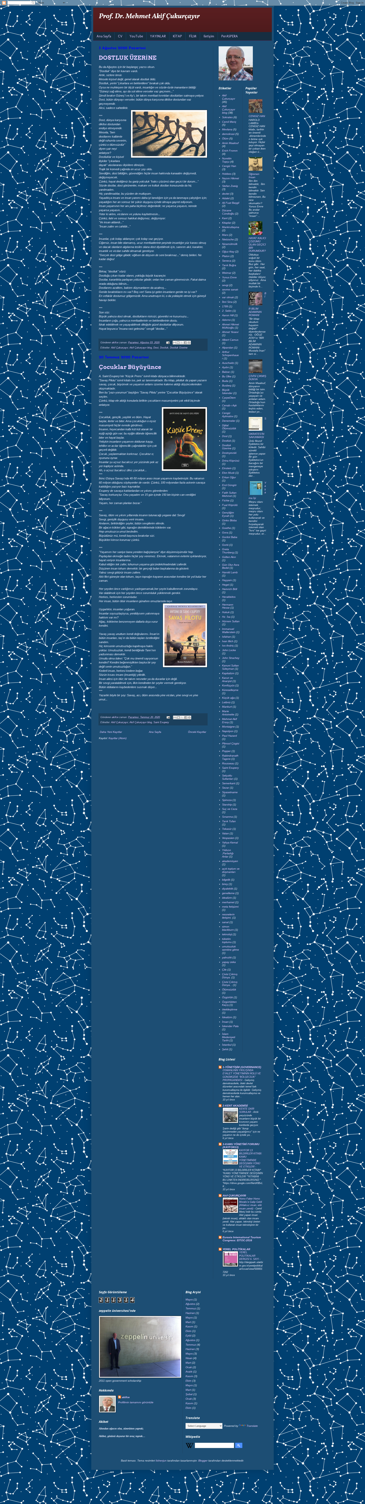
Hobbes (226, 173)
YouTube (136, 36)
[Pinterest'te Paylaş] (189, 343)
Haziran (190, 1312)
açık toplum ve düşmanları (231, 870)
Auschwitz (228, 362)
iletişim (208, 36)
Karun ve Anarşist (227, 679)
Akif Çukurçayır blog (140, 347)
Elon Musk (228, 472)
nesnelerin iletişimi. (228, 916)
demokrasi (228, 133)
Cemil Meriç (229, 121)
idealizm (227, 897)
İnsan (225, 1021)
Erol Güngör (229, 485)
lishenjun (161, 1460)
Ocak (189, 1367)
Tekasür (227, 828)
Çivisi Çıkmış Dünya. (229, 976)
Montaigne (228, 726)
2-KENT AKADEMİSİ (235, 1105)
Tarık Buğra (229, 265)
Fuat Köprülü (230, 505)
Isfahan (226, 636)
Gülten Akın (229, 556)
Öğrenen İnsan (254, 175)
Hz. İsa (226, 616)
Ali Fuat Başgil (230, 202)
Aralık (189, 1371)
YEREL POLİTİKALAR (236, 1249)
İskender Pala (230, 1026)
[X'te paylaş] (182, 343)
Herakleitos (229, 596)
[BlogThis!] (178, 343)
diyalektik (227, 888)
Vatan (225, 833)
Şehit (225, 1049)
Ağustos (190, 1303)
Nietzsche (228, 239)
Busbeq (226, 385)
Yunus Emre (229, 277)
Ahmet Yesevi (230, 332)
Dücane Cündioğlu (228, 212)
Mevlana (227, 129)
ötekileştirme (229, 1009)
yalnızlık (227, 957)
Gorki (225, 544)
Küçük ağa (228, 697)
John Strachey (230, 657)
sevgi (225, 285)
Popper (226, 751)
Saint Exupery (161, 722)
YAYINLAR (158, 36)
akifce (126, 1397)
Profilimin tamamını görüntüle (135, 1402)
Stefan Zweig (230, 185)
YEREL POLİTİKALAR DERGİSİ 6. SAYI (249, 1255)
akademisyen (230, 861)
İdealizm (227, 1017)
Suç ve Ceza (229, 808)
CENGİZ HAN (257, 116)
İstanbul (227, 1044)
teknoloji (227, 934)
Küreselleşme (230, 689)
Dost (156, 347)
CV (120, 36)
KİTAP (177, 36)
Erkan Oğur (229, 477)
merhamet (228, 902)
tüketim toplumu (227, 940)
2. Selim (227, 310)
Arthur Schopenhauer (230, 355)
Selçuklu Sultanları (227, 777)
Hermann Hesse (227, 606)
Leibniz (226, 702)
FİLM (192, 36)
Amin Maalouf (230, 143)
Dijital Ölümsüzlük (229, 427)
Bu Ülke (226, 376)
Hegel (225, 584)
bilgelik (226, 879)
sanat (225, 922)
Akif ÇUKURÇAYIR (234, 1195)
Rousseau (228, 763)
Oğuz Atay (228, 251)
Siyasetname (230, 792)
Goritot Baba (229, 537)
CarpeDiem (229, 397)
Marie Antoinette (228, 713)
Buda (225, 380)
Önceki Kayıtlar (197, 731)
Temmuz (191, 1308)
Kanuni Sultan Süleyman (230, 667)
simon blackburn (228, 928)
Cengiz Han (229, 166)
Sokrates (227, 117)
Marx (225, 234)
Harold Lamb (230, 572)
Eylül (188, 1335)
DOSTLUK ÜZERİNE (127, 57)
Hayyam (227, 580)
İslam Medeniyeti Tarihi (228, 1037)
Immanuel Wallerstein (228, 630)
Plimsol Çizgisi (230, 743)
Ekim (188, 1331)
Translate (252, 1425)
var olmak (228, 297)
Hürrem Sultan (231, 621)
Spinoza (227, 800)
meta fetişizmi (230, 906)
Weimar (226, 272)
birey (225, 884)
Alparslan (227, 347)
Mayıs (189, 1299)
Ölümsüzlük (229, 989)
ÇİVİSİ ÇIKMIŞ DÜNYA (257, 377)
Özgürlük (227, 997)
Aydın (225, 367)
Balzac (226, 371)
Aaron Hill (228, 315)
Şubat (189, 1394)
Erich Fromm (230, 150)
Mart (188, 1322)
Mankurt (227, 706)
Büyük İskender (227, 391)
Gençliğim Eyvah (228, 514)
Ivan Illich (227, 641)
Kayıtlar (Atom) (118, 738)
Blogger (203, 1460)
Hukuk (226, 612)
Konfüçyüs (228, 685)
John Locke (229, 650)
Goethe (226, 527)
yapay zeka (229, 962)
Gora (225, 532)
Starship (227, 804)
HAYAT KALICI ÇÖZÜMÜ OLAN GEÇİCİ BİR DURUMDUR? (257, 244)
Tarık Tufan (229, 821)
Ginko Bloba (229, 520)
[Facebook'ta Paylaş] (185, 343)
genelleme (228, 893)
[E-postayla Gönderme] (167, 342)
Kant (225, 218)
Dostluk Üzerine (178, 347)
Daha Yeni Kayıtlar (111, 731)
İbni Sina (227, 301)
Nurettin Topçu (227, 160)
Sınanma (227, 816)
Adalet (226, 198)
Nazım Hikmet (230, 178)
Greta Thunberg (228, 551)
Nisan (189, 1358)
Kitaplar (226, 222)
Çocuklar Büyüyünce (130, 366)
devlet (225, 193)
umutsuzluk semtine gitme (230, 948)
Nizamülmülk (229, 243)
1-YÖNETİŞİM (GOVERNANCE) (242, 1067)
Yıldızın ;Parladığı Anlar (228, 853)
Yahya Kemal (230, 842)
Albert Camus (230, 339)
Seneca (226, 260)
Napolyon (227, 731)
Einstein (227, 468)
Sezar (225, 787)
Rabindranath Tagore (230, 757)
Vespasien (228, 837)
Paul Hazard (229, 735)
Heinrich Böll (229, 589)
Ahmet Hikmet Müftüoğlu (230, 326)
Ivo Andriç (228, 645)
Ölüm (225, 138)
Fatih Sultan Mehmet (229, 494)
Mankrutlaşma (230, 227)
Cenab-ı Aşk (229, 405)
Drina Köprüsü (230, 460)
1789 (225, 306)
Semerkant (228, 783)
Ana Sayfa (104, 36)
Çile (224, 969)
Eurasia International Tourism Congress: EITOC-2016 (242, 1239)
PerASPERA (229, 36)
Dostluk (164, 347)
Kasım (189, 1326)
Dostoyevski (229, 452)
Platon (226, 256)
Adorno (226, 319)
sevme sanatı (230, 289)
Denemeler (228, 420)
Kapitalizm (228, 673)
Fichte (225, 500)
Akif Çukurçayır (119, 347)
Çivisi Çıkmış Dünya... (229, 983)
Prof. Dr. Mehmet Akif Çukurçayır (149, 16)
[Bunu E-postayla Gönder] (174, 343)
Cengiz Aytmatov (227, 414)
